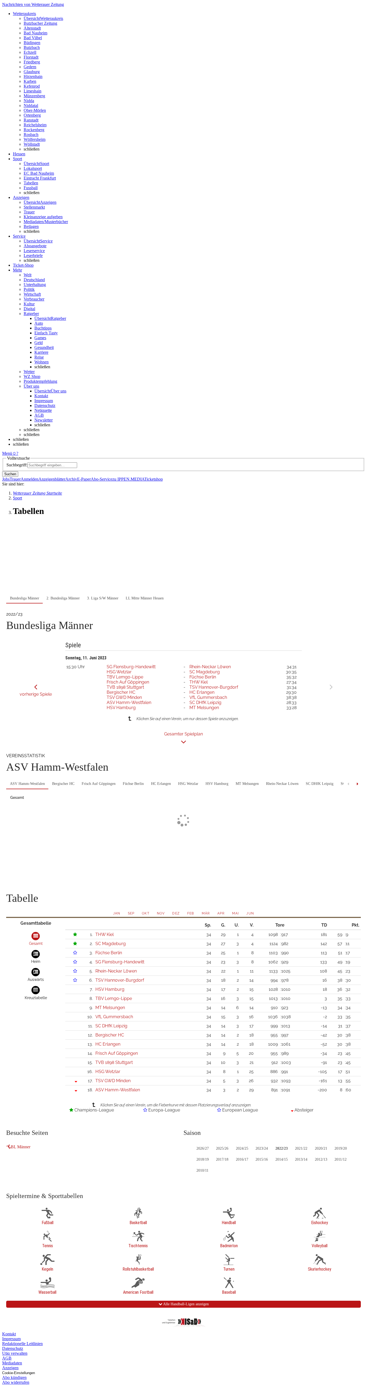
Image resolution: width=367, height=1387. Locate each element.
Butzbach (32, 47)
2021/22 (301, 1148)
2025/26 (222, 1148)
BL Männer (20, 1147)
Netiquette (43, 410)
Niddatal (31, 105)
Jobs (6, 479)
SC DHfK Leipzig (205, 702)
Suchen (10, 474)
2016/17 (242, 1159)
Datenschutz (44, 405)
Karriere (41, 352)
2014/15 (281, 1159)
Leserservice (34, 250)
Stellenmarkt (34, 207)
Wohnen (41, 362)
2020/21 (321, 1148)
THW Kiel (198, 682)
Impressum (43, 400)
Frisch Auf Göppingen (128, 682)
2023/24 (262, 1148)
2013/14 (301, 1159)
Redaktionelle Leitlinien (22, 1343)
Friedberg (32, 62)
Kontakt (41, 396)
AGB (39, 415)
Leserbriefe (33, 255)
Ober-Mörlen (35, 110)
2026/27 (202, 1148)
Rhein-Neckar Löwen (210, 666)
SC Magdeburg (204, 671)
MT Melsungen (204, 707)
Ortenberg (32, 115)
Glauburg (32, 71)
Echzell (30, 52)
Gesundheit (44, 347)
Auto (38, 323)
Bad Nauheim (35, 33)
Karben (30, 81)
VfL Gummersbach (208, 697)
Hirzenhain (33, 76)
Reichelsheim (35, 125)
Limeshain (32, 91)
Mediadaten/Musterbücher (46, 221)
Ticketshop (153, 479)
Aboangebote (35, 246)
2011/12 (340, 1159)
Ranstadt (31, 120)
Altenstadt (32, 28)
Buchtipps (43, 328)
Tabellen (31, 183)
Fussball (31, 187)
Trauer (29, 212)
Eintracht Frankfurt (40, 178)
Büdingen (32, 42)
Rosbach (31, 134)
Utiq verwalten (14, 1353)
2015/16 (262, 1159)
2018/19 (202, 1159)
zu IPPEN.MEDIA (128, 479)
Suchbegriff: (16, 465)
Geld (38, 342)
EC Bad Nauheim (39, 173)
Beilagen (31, 226)
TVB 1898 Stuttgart (125, 687)
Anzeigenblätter (51, 479)
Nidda (29, 100)
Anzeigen (10, 1367)
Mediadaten (12, 1363)
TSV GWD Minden (124, 697)
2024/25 (242, 1148)
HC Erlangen (201, 692)
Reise (39, 357)
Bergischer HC (121, 692)
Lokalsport (33, 168)
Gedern (30, 67)
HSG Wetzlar (119, 671)
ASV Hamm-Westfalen (129, 702)
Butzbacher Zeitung (40, 23)
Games (40, 337)
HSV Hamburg (121, 707)
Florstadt (31, 57)
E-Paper (84, 479)
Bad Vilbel (33, 37)
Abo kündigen (14, 1377)
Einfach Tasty (46, 333)
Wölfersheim (34, 139)
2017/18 (222, 1159)
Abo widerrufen (15, 1382)
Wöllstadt (32, 144)
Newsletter (43, 420)
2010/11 (202, 1170)
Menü (7, 453)
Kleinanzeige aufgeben (43, 217)
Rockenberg (34, 129)
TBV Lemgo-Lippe (125, 677)
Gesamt (17, 797)
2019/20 (340, 1148)
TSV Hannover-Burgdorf (213, 687)
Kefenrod (32, 86)
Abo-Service (101, 479)
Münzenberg (34, 96)
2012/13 (321, 1159)
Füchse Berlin (202, 677)
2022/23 (281, 1148)
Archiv (71, 479)
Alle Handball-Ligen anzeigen (185, 1304)
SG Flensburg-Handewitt (131, 666)
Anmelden (29, 479)
